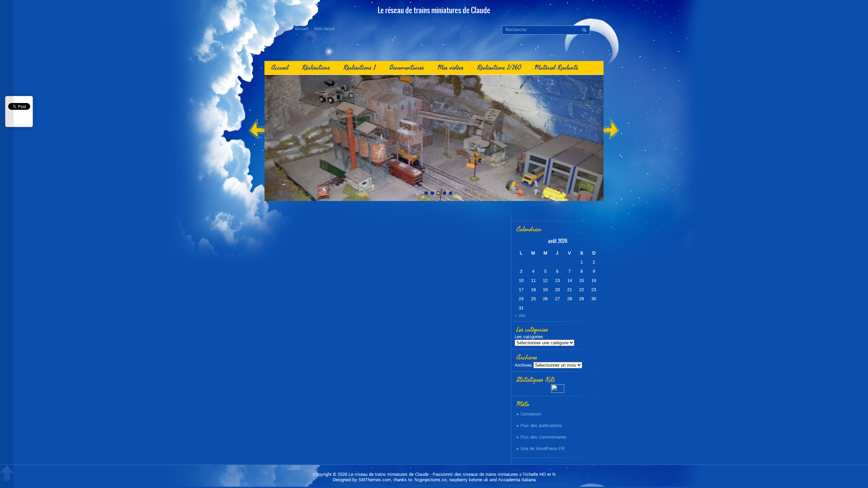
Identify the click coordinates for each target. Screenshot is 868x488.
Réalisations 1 (359, 67)
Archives (523, 365)
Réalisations (316, 67)
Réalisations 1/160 (499, 67)
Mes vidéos (450, 67)
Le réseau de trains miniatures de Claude (389, 474)
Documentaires (406, 67)
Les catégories (529, 336)
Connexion (530, 413)
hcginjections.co (431, 479)
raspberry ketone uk (468, 479)
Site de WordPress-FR (542, 448)
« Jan (520, 315)
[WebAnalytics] (557, 391)
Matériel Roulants (556, 67)
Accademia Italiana (517, 479)
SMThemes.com (374, 479)
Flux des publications (541, 425)
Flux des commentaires (543, 437)
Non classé (324, 28)
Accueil (301, 28)
